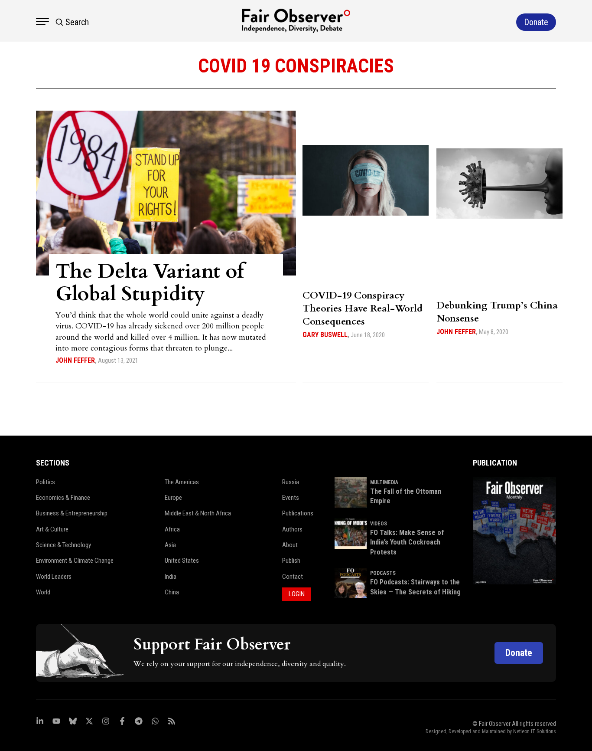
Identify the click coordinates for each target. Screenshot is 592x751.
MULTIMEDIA (384, 482)
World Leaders (54, 576)
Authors (292, 529)
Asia (170, 545)
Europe (173, 498)
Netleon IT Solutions (534, 731)
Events (290, 498)
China (172, 592)
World (43, 592)
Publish (291, 560)
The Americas (182, 482)
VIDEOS (378, 524)
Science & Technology (63, 545)
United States (182, 560)
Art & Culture (52, 529)
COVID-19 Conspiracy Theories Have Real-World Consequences (363, 308)
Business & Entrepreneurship (71, 513)
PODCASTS (383, 573)
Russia (290, 482)
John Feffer (75, 360)
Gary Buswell (325, 335)
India (170, 576)
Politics (45, 482)
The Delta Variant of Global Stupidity (149, 283)
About (290, 545)
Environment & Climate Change (75, 560)
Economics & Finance (63, 498)
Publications (297, 513)
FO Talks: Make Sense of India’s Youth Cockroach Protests (407, 542)
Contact (292, 576)
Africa (172, 529)
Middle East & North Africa (198, 513)
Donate (518, 652)
